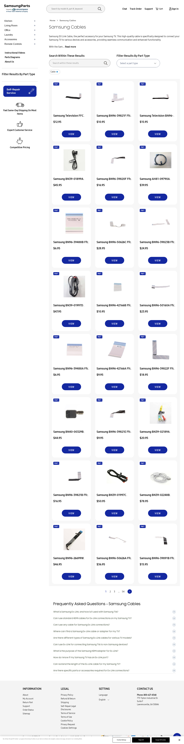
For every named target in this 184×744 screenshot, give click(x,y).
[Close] (179, 740)
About (25, 694)
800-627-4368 (150, 694)
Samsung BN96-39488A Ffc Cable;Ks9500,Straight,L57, (70, 370)
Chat (124, 8)
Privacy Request (68, 724)
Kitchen (8, 21)
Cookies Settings (121, 740)
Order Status (28, 709)
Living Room (10, 25)
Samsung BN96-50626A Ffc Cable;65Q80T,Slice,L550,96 (114, 560)
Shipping (65, 702)
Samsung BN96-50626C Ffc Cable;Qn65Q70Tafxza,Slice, (114, 244)
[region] (92, 740)
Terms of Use (66, 716)
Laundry (8, 35)
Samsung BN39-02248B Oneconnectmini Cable (155, 497)
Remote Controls (13, 44)
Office (7, 30)
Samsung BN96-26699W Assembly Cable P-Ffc (68, 560)
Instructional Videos (15, 52)
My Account (28, 698)
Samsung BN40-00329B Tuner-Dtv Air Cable (68, 434)
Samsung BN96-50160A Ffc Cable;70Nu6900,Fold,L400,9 (158, 307)
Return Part (28, 702)
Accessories (10, 39)
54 (123, 591)
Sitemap (26, 713)
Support (149, 8)
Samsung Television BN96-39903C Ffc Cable (156, 118)
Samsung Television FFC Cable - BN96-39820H (68, 118)
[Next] (130, 591)
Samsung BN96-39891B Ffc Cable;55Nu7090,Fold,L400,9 (158, 560)
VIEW (71, 134)
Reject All (141, 740)
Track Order (136, 8)
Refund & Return (68, 698)
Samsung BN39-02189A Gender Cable (155, 434)
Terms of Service (68, 713)
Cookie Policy (67, 720)
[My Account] (170, 9)
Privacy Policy (67, 694)
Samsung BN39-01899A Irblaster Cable (68, 181)
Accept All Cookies (161, 740)
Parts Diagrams (12, 57)
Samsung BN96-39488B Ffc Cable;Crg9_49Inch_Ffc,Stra (71, 244)
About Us (9, 61)
